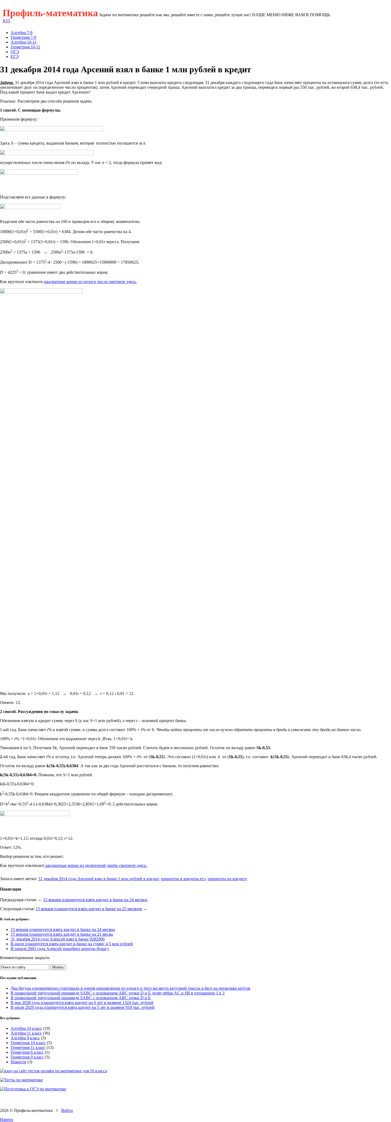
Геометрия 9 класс (27, 1057)
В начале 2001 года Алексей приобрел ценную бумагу (60, 948)
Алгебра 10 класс (26, 1028)
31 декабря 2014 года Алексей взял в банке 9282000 (58, 939)
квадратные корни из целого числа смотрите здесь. (90, 281)
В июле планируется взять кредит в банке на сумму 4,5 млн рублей (72, 944)
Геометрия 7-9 (23, 37)
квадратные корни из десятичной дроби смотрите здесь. (95, 865)
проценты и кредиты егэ (183, 878)
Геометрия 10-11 (25, 47)
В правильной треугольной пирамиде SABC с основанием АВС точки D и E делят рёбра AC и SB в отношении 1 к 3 (117, 993)
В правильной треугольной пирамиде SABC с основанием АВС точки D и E (81, 998)
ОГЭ (15, 51)
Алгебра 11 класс (26, 1033)
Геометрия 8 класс (27, 1052)
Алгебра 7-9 (21, 32)
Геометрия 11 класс (28, 1047)
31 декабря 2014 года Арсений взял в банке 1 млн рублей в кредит (98, 878)
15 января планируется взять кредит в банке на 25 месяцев (89, 908)
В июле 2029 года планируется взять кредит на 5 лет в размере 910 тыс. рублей (83, 1007)
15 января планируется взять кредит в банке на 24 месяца (95, 899)
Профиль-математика (50, 13)
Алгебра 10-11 (23, 42)
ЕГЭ (15, 56)
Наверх (6, 1119)
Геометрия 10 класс (28, 1042)
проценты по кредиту (227, 878)
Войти (67, 1110)
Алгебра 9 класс (25, 1038)
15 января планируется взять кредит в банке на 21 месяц (62, 934)
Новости (18, 1062)
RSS (6, 21)
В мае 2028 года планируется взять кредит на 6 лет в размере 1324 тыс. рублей (82, 1002)
